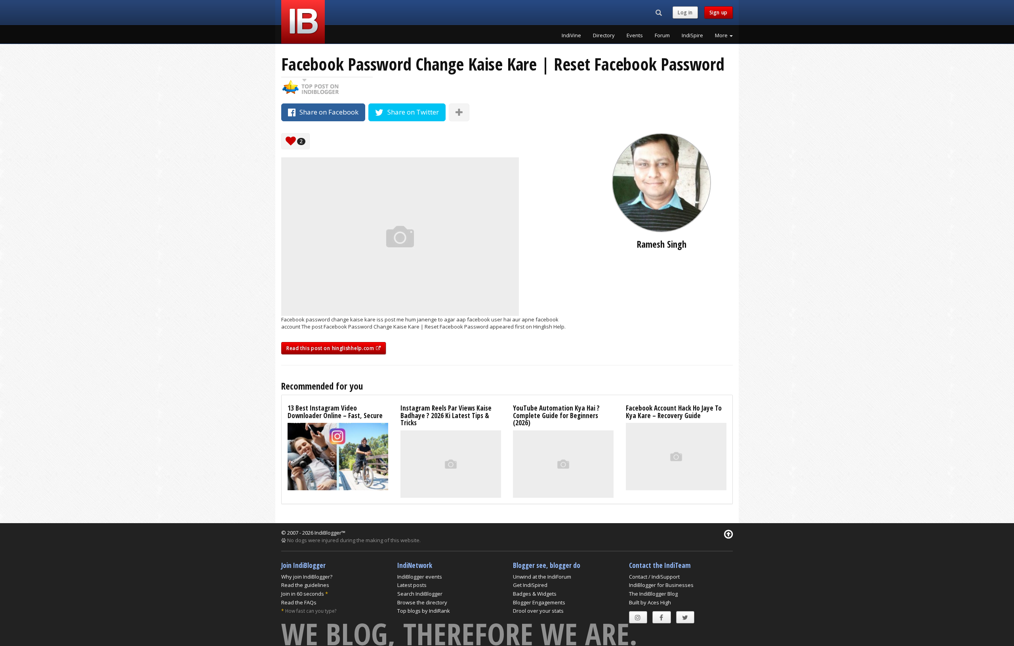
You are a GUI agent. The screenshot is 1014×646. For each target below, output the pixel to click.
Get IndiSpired (530, 585)
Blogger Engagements (539, 602)
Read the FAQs (298, 602)
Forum (662, 35)
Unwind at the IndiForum (542, 576)
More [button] (722, 35)
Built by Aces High (650, 602)
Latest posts (412, 585)
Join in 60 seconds (302, 593)
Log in (685, 12)
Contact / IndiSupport (654, 576)
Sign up (718, 12)
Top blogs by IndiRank (423, 610)
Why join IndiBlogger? (306, 576)
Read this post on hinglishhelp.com (331, 348)
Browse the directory (422, 602)
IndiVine (571, 35)
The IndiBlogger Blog (653, 593)
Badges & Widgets (535, 593)
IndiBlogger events (419, 576)
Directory (604, 35)
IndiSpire (692, 35)
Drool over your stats (538, 610)
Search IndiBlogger (419, 593)
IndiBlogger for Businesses (661, 585)
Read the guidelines (305, 585)
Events (635, 35)
